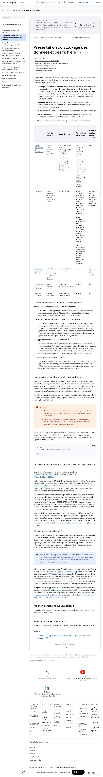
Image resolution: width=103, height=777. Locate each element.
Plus (22, 2)
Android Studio (84, 2)
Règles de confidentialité (46, 729)
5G (43, 733)
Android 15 (69, 714)
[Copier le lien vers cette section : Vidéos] (42, 631)
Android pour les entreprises (34, 716)
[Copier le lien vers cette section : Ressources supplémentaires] (69, 621)
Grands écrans (58, 710)
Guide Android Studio (83, 712)
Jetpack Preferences (66, 286)
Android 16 (69, 711)
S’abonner (78, 772)
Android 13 (69, 721)
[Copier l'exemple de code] (95, 445)
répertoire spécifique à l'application (69, 572)
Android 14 (69, 717)
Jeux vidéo (45, 708)
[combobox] (46, 2)
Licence (50, 767)
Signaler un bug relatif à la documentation (95, 716)
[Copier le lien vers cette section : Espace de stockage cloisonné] (64, 531)
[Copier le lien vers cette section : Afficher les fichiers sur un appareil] (76, 606)
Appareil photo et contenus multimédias (46, 723)
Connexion (97, 2)
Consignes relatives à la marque (65, 767)
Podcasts (32, 734)
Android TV (57, 726)
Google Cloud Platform (36, 757)
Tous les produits (35, 760)
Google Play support (94, 723)
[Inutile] (94, 37)
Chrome (32, 750)
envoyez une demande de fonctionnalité (48, 595)
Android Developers (39, 37)
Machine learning (44, 712)
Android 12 (69, 724)
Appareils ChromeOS (57, 717)
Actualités (32, 728)
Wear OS (57, 713)
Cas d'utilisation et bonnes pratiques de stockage (57, 590)
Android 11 (69, 727)
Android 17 (69, 708)
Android (32, 712)
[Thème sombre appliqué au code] (93, 445)
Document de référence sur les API (82, 724)
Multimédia (38, 191)
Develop (6, 10)
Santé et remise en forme (45, 717)
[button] (13, 49)
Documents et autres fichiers (39, 271)
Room (69, 295)
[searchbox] (13, 17)
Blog (30, 731)
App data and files (34, 10)
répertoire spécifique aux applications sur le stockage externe (56, 581)
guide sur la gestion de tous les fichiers (66, 523)
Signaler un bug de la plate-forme (95, 709)
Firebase (32, 754)
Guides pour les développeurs (82, 718)
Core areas (18, 10)
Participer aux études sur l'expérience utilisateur (95, 729)
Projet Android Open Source (34, 724)
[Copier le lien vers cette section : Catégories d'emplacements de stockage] (83, 377)
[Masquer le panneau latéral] (24, 773)
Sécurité (32, 720)
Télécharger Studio (82, 730)
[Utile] (91, 37)
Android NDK (82, 734)
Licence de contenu (91, 655)
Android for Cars (56, 722)
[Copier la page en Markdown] (85, 52)
